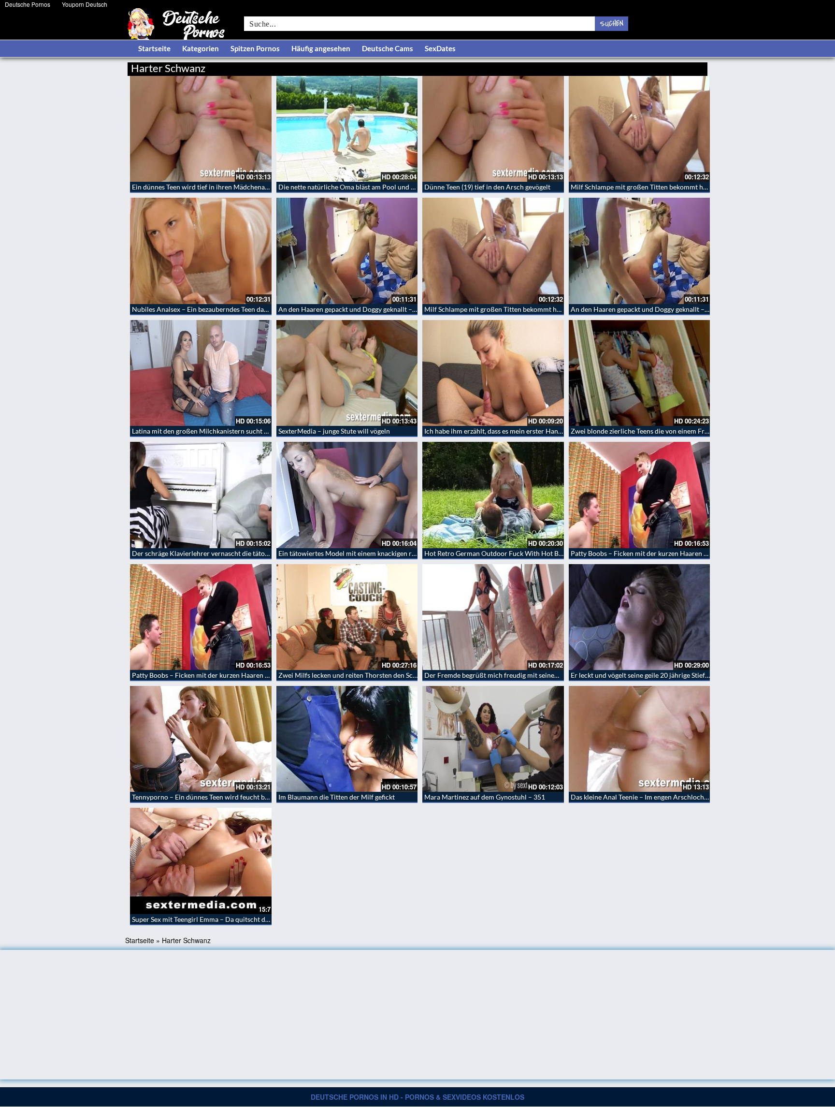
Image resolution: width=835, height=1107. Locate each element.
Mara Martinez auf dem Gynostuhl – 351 (484, 797)
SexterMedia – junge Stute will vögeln (334, 431)
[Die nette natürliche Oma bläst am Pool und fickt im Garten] (347, 129)
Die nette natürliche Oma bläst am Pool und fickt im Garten (366, 187)
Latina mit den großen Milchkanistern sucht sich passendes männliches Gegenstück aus (261, 431)
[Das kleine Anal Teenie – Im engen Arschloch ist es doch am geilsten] (639, 739)
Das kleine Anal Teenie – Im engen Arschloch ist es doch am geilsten (671, 797)
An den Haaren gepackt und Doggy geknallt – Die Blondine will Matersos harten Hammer (411, 309)
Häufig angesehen (320, 48)
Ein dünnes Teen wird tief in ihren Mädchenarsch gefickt (215, 187)
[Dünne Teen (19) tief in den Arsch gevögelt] (493, 129)
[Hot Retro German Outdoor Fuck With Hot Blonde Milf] (493, 495)
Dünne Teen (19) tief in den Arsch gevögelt (487, 187)
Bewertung (689, 66)
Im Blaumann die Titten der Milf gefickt (336, 797)
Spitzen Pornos (255, 48)
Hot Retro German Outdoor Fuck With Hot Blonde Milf (507, 553)
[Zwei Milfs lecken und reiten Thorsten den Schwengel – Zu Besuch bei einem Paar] (347, 617)
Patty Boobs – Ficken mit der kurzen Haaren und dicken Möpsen (666, 553)
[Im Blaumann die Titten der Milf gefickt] (347, 739)
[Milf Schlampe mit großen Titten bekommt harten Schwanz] (639, 129)
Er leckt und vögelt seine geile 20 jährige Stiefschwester (653, 675)
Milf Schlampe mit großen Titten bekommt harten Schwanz (659, 187)
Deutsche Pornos (27, 4)
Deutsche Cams (387, 48)
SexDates (440, 48)
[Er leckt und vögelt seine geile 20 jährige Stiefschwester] (639, 617)
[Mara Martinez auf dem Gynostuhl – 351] (493, 739)
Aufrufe (657, 66)
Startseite (154, 48)
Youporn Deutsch (84, 4)
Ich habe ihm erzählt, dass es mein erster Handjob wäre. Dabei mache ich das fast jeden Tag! (560, 431)
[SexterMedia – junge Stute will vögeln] (347, 373)
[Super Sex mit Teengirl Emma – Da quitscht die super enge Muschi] (201, 861)
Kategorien (200, 48)
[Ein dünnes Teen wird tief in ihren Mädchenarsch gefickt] (201, 129)
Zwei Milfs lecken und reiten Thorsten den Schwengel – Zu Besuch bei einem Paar (400, 675)
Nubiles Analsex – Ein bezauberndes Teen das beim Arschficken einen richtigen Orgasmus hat (271, 309)
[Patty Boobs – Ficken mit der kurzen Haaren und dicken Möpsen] (639, 495)
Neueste (630, 66)
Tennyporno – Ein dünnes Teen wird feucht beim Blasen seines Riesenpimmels (248, 797)
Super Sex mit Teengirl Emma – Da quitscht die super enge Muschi (230, 919)
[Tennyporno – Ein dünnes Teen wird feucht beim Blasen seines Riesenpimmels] (201, 739)
